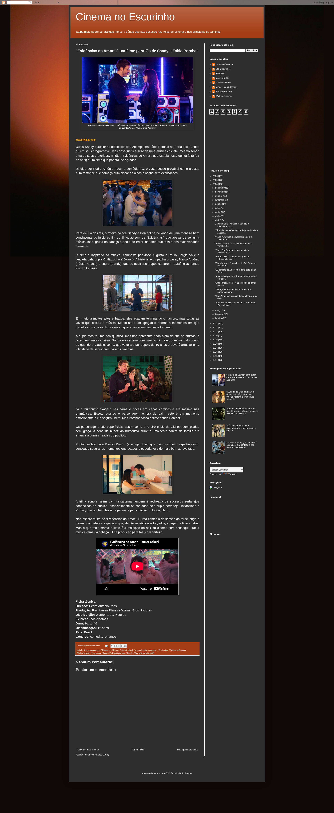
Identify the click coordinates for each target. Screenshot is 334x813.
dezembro (220, 188)
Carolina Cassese (224, 64)
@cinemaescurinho (92, 650)
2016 (215, 352)
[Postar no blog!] (115, 646)
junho (218, 212)
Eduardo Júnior (223, 69)
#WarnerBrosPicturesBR (143, 653)
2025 (215, 180)
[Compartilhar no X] (119, 646)
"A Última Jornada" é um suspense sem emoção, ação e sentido (241, 428)
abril (217, 220)
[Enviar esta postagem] (106, 646)
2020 (215, 335)
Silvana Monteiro (224, 91)
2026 (215, 176)
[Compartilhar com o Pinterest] (125, 646)
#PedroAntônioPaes (116, 653)
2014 (215, 360)
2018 (215, 344)
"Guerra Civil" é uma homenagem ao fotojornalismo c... (232, 257)
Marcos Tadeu (222, 78)
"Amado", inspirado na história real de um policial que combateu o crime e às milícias (242, 411)
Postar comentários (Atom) (96, 755)
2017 (215, 348)
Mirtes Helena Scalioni (226, 87)
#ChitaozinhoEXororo (110, 650)
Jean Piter (220, 73)
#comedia (152, 650)
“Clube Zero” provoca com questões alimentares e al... (232, 251)
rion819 (166, 773)
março (218, 310)
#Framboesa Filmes (98, 653)
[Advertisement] (236, 141)
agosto (218, 204)
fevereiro (219, 314)
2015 (215, 356)
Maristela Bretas (223, 82)
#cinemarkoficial (140, 650)
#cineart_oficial (126, 650)
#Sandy (129, 653)
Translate (232, 474)
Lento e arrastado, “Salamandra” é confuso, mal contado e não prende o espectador (241, 445)
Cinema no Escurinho (125, 17)
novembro (220, 192)
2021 (215, 331)
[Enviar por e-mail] (112, 646)
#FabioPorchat (83, 653)
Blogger (188, 773)
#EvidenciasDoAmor (177, 650)
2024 (215, 184)
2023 (215, 323)
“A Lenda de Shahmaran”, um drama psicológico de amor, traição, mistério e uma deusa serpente (240, 396)
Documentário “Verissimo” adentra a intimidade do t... (232, 225)
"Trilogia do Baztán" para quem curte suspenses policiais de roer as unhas (242, 377)
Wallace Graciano (224, 96)
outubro (219, 196)
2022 (215, 327)
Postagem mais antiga (187, 750)
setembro (220, 200)
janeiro (218, 318)
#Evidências (162, 650)
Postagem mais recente (88, 750)
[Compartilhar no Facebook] (122, 646)
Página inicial (138, 750)
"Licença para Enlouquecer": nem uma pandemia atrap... (233, 290)
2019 (215, 339)
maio (217, 216)
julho (217, 208)
